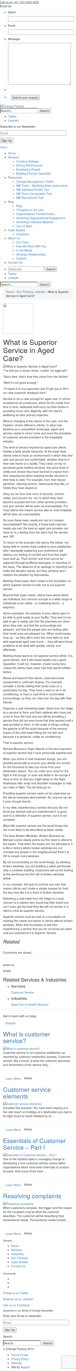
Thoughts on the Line (30, 210)
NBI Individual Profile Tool (32, 190)
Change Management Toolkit (34, 181)
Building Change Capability (33, 173)
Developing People (28, 169)
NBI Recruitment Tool (30, 198)
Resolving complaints (32, 1195)
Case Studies (19, 1262)
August (25, 1367)
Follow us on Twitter (16, 1293)
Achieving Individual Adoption (35, 222)
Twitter (12, 274)
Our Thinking (24, 292)
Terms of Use (19, 1355)
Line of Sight (24, 226)
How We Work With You (31, 246)
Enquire (11, 1023)
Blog (19, 206)
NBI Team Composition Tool (34, 194)
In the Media (24, 250)
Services (16, 1250)
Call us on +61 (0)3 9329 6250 (19, 2)
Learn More (13, 1078)
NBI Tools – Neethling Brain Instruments (41, 185)
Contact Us (18, 1266)
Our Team (22, 242)
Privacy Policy (20, 1359)
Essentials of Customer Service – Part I (34, 1144)
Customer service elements (27, 1092)
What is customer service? (26, 1037)
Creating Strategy (27, 161)
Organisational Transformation (35, 214)
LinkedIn (13, 278)
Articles (40, 292)
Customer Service (22, 992)
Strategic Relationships (31, 254)
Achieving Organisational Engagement (40, 218)
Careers (21, 258)
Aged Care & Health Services (29, 1004)
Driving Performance (29, 165)
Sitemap (16, 1363)
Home (10, 292)
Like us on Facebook (16, 1305)
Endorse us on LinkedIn (18, 1299)
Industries (22, 234)
